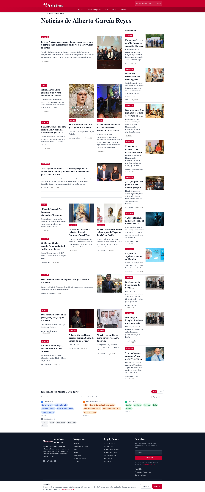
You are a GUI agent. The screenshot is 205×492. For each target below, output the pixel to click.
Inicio (43, 13)
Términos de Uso (110, 455)
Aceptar (157, 486)
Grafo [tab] (160, 392)
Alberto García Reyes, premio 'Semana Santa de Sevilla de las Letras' (81, 337)
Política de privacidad (149, 464)
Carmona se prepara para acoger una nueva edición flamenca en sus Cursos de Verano (133, 153)
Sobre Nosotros (109, 443)
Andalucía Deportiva (94, 10)
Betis (106, 10)
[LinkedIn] (55, 461)
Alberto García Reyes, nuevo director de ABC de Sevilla (108, 337)
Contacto (107, 461)
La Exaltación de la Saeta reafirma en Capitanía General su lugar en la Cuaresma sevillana (53, 131)
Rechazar (146, 486)
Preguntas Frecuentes (143, 472)
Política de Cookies (110, 452)
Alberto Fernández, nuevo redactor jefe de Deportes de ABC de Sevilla (109, 232)
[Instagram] (51, 461)
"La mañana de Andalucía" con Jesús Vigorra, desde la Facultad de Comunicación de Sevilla (133, 360)
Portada (80, 10)
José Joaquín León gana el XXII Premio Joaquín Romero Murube (134, 186)
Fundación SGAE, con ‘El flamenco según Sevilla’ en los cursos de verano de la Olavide (134, 47)
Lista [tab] (154, 392)
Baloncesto (123, 10)
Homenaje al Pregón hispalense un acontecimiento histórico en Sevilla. (134, 323)
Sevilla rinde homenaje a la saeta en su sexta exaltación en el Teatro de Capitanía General (109, 129)
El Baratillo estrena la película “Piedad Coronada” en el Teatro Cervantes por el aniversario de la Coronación (80, 237)
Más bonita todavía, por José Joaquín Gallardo (80, 126)
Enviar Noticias (140, 475)
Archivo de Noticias (80, 458)
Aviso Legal (108, 458)
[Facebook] (44, 461)
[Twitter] (48, 461)
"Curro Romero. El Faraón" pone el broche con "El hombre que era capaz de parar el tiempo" (134, 225)
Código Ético (108, 446)
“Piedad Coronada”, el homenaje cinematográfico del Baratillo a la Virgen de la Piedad (53, 214)
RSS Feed (76, 461)
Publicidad (139, 469)
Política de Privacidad (111, 449)
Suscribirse (149, 458)
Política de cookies (67, 489)
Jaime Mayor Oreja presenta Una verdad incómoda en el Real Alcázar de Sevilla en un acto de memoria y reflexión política (52, 97)
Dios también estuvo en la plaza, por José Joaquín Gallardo (53, 317)
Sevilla (114, 10)
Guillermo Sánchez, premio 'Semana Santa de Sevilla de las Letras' (53, 246)
